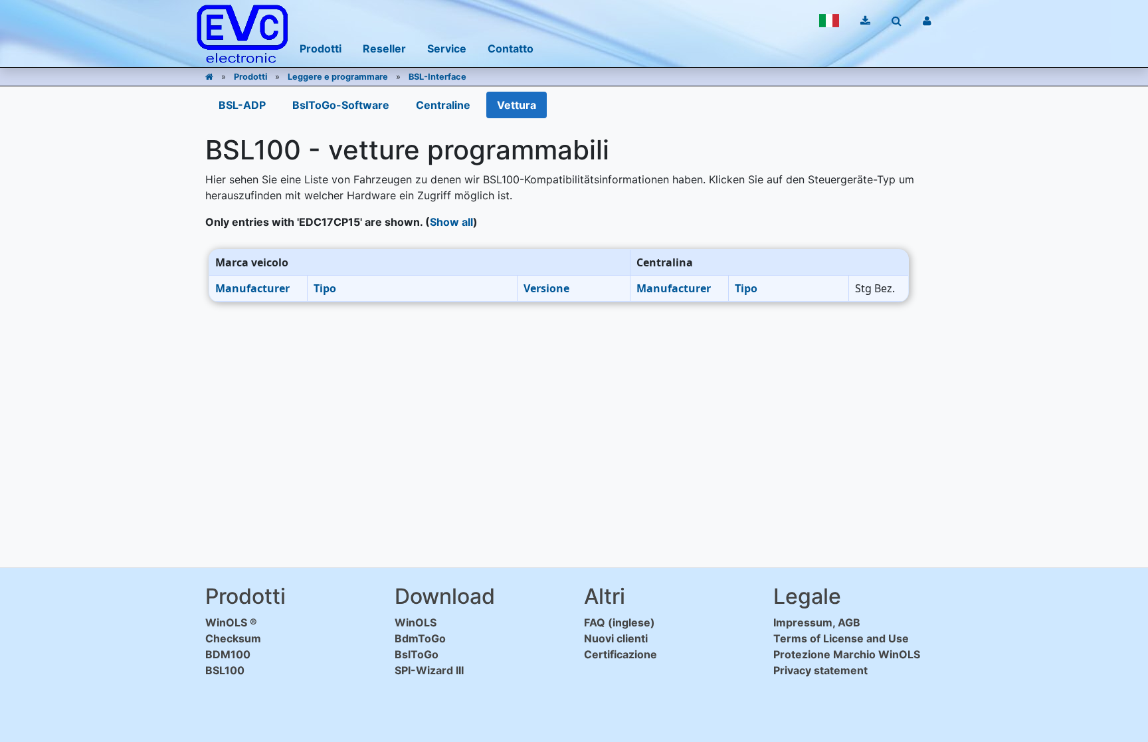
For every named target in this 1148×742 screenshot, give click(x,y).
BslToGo (416, 654)
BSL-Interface (437, 77)
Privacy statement (820, 670)
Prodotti (250, 77)
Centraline (443, 105)
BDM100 (227, 654)
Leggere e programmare (338, 77)
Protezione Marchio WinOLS (846, 654)
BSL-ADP (242, 105)
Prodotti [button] (320, 48)
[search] (896, 20)
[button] (829, 20)
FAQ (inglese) (619, 622)
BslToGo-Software (340, 105)
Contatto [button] (510, 48)
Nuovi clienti (616, 638)
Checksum (233, 638)
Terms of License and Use (841, 638)
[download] (865, 20)
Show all (451, 222)
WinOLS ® (231, 622)
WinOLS (415, 622)
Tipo (325, 288)
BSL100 (224, 670)
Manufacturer (252, 288)
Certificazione (620, 654)
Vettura (516, 105)
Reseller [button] (384, 48)
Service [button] (446, 48)
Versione (546, 288)
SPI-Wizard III (429, 670)
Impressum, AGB (816, 622)
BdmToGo (420, 638)
